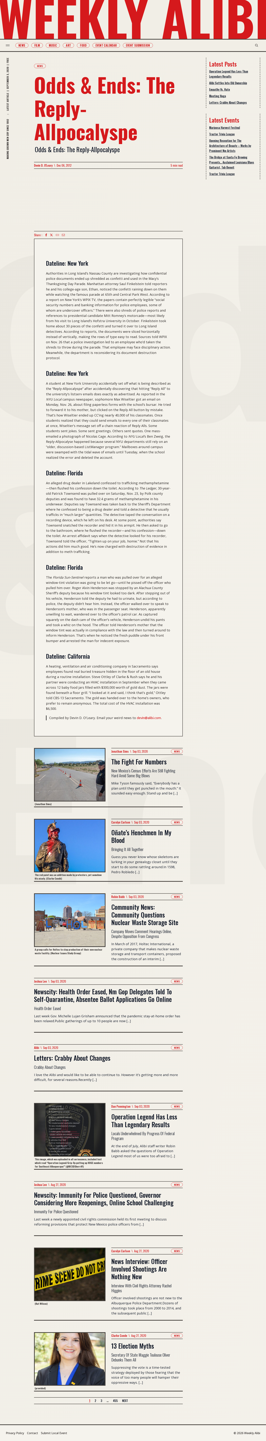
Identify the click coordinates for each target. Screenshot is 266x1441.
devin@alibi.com (149, 718)
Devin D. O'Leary (43, 165)
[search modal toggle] (256, 45)
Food (83, 45)
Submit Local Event (54, 1433)
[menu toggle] (8, 45)
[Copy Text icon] (57, 235)
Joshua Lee (40, 981)
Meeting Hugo (217, 96)
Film (37, 45)
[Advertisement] (108, 200)
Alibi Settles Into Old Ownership (228, 83)
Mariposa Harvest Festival (224, 127)
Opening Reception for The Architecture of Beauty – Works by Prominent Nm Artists (230, 145)
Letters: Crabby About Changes (228, 102)
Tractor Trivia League (222, 134)
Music (53, 45)
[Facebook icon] (46, 235)
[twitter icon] (51, 235)
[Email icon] (63, 235)
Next (125, 1401)
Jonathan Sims (120, 751)
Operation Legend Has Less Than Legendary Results (228, 74)
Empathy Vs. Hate (219, 89)
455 (115, 1401)
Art (68, 45)
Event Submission (138, 45)
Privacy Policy (15, 1433)
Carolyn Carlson (120, 822)
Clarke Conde (119, 1335)
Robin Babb (118, 897)
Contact (32, 1433)
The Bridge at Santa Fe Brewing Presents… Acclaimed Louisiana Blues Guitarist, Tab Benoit (231, 162)
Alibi (36, 1048)
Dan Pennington (120, 1106)
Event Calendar (106, 45)
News (21, 45)
